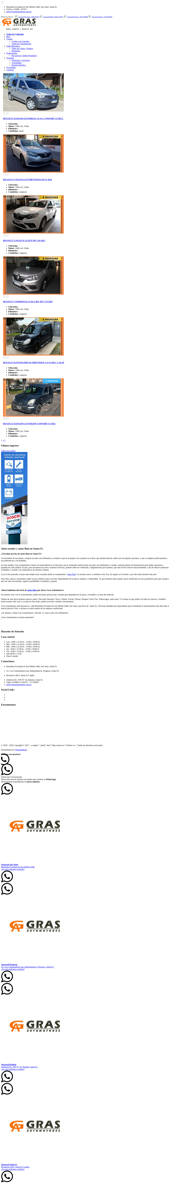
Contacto (10, 70)
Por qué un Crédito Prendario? (24, 55)
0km (8, 36)
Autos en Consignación (21, 44)
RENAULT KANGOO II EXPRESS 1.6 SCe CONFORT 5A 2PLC (33, 118)
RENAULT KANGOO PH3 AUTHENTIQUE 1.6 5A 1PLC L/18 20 (33, 362)
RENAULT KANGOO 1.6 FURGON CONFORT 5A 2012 (29, 424)
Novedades (11, 67)
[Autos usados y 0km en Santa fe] (19, 30)
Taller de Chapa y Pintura (22, 48)
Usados (9, 39)
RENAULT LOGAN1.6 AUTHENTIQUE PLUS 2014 (27, 179)
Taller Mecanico (13, 46)
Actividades (17, 63)
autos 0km (71, 574)
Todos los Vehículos (15, 34)
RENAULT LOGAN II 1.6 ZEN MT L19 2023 (24, 240)
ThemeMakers (21, 750)
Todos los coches (8, 451)
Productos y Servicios (21, 60)
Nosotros (10, 58)
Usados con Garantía (20, 41)
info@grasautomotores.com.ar (18, 12)
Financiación (11, 53)
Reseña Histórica (19, 65)
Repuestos (16, 51)
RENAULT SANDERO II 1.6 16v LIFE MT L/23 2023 (28, 302)
